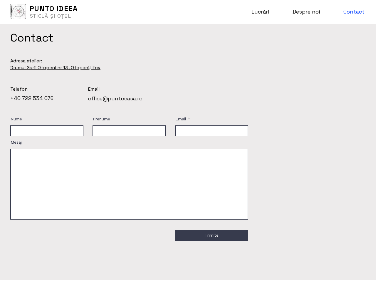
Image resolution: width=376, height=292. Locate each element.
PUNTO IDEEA (54, 8)
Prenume (101, 119)
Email (180, 119)
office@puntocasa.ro (115, 98)
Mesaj (16, 142)
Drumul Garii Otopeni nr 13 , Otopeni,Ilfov (55, 67)
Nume (16, 119)
